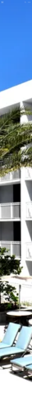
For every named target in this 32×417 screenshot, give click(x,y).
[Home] (2, 2)
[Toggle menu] (29, 2)
